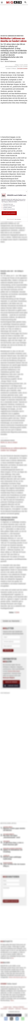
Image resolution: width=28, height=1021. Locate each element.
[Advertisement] (14, 19)
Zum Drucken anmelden (22, 68)
